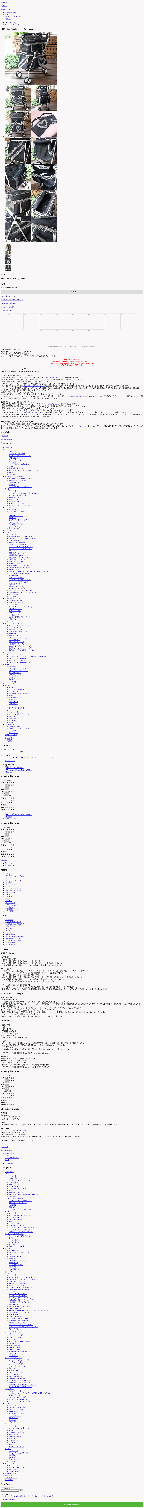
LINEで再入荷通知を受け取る (72, 1504)
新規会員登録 (9, 1153)
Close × (3, 1143)
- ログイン (8, 930)
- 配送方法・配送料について (14, 924)
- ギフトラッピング (11, 905)
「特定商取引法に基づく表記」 (34, 386)
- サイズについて (11, 928)
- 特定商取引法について (13, 938)
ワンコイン (15, 757)
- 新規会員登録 (10, 934)
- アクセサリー (10, 892)
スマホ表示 (10, 865)
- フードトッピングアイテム (14, 880)
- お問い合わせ (10, 942)
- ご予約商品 (9, 911)
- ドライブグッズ (11, 896)
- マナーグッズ (10, 903)
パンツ (43, 757)
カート (7, 1160)
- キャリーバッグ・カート (14, 890)
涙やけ (22, 757)
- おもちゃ (8, 901)
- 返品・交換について (12, 926)
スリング (50, 757)
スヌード (30, 757)
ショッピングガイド (12, 1158)
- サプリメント (10, 884)
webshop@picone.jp (52, 377)
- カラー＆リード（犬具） (14, 888)
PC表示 (9, 863)
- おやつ (7, 874)
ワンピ (36, 757)
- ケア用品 (8, 882)
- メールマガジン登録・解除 (14, 936)
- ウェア (7, 886)
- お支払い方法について (13, 922)
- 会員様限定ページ (11, 909)
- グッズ (7, 899)
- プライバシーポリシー (13, 940)
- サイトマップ (10, 944)
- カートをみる (10, 932)
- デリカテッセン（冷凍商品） (15, 876)
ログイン (8, 1156)
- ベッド (7, 894)
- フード (7, 878)
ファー (7, 757)
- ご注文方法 (9, 920)
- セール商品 (9, 907)
